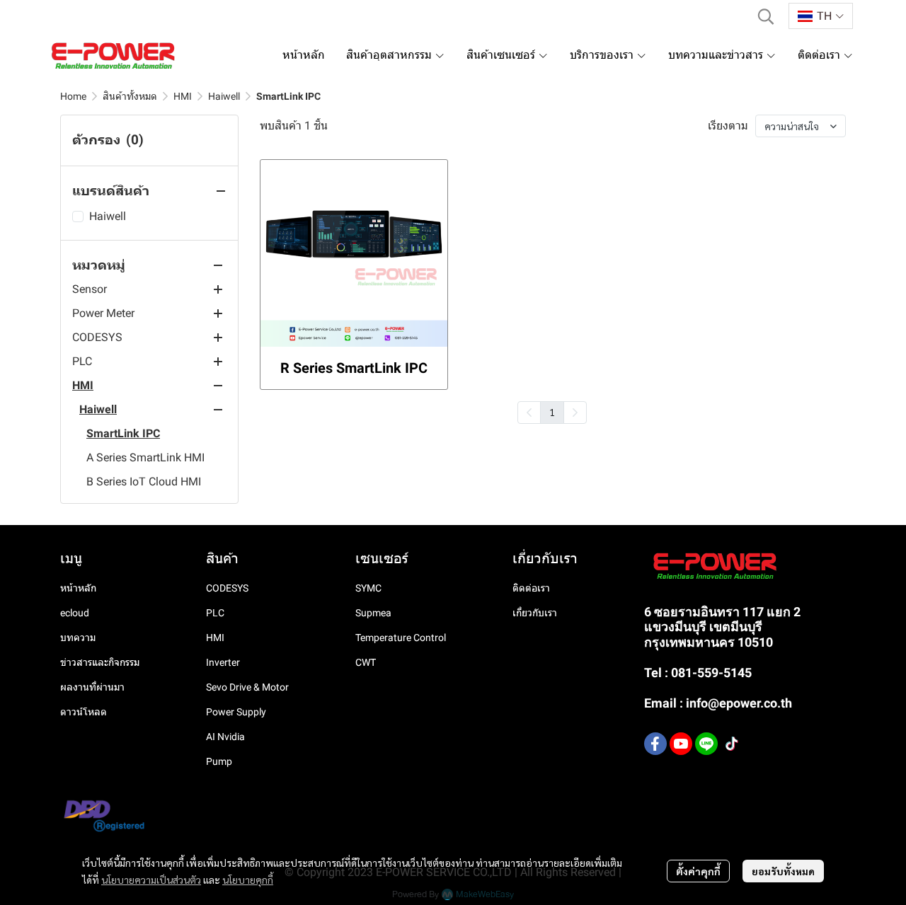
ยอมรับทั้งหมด (783, 871)
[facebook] (655, 743)
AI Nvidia (225, 736)
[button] (766, 16)
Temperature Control (400, 637)
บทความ (78, 637)
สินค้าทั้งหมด (130, 96)
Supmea (373, 612)
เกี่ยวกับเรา (534, 612)
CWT (365, 662)
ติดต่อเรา (531, 588)
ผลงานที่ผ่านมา (92, 687)
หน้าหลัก (78, 588)
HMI (182, 96)
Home (73, 96)
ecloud (74, 612)
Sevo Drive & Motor (247, 687)
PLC (215, 612)
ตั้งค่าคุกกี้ (698, 871)
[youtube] (681, 743)
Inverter (223, 662)
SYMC (368, 588)
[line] (706, 743)
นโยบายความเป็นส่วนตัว (151, 879)
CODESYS (227, 588)
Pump (219, 761)
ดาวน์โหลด (83, 711)
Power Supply (236, 711)
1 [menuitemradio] (552, 411)
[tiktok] (732, 743)
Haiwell (224, 96)
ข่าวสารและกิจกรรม (99, 662)
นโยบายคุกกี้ (247, 879)
